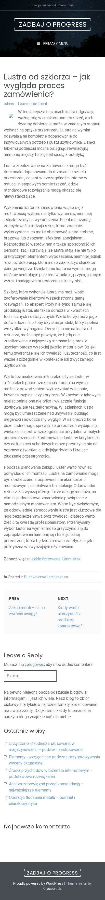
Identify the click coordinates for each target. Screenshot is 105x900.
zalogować (34, 664)
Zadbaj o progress (53, 24)
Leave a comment (32, 104)
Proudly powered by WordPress (38, 883)
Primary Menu (55, 43)
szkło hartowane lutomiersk (56, 559)
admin (9, 104)
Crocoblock (52, 888)
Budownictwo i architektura (46, 577)
